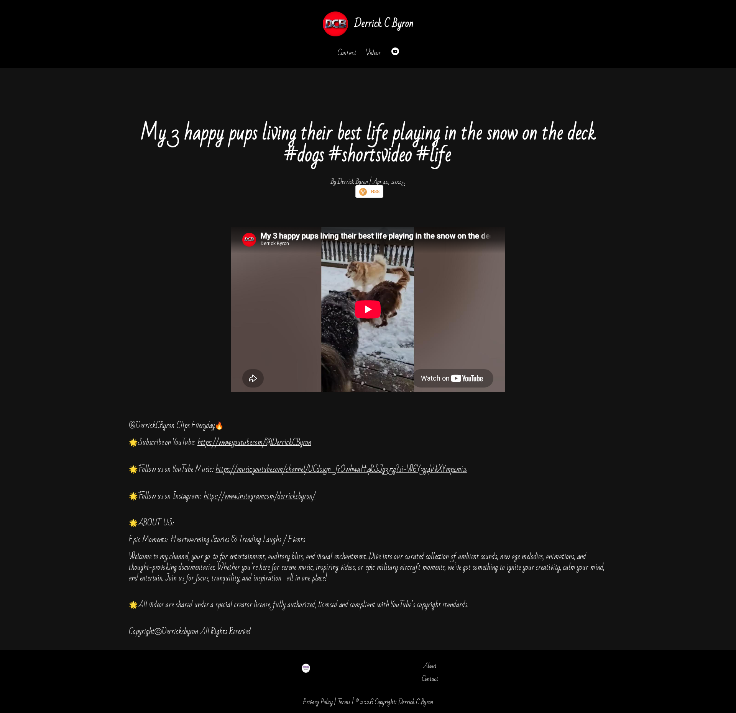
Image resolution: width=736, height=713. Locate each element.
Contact (346, 53)
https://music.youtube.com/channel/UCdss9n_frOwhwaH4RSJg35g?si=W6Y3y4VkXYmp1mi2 (341, 469)
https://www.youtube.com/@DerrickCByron (254, 442)
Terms (344, 702)
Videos (373, 53)
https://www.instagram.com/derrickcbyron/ (259, 496)
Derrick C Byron (383, 23)
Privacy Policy (318, 702)
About (430, 666)
